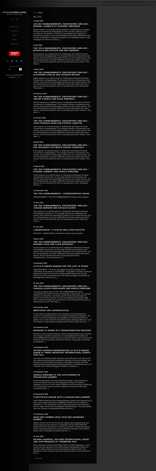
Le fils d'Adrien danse (14, 13)
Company (14, 31)
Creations (14, 27)
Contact (14, 44)
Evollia (18, 77)
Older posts (38, 458)
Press (14, 40)
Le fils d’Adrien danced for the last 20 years (60, 266)
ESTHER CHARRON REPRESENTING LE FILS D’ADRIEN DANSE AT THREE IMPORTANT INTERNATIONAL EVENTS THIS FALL (62, 352)
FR (12, 19)
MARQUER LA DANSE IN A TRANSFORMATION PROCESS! (62, 330)
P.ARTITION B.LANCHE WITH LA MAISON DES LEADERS (61, 397)
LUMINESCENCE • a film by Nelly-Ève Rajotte (59, 230)
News (14, 35)
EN (17, 19)
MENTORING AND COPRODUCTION (51, 310)
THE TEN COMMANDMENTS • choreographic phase (61, 194)
